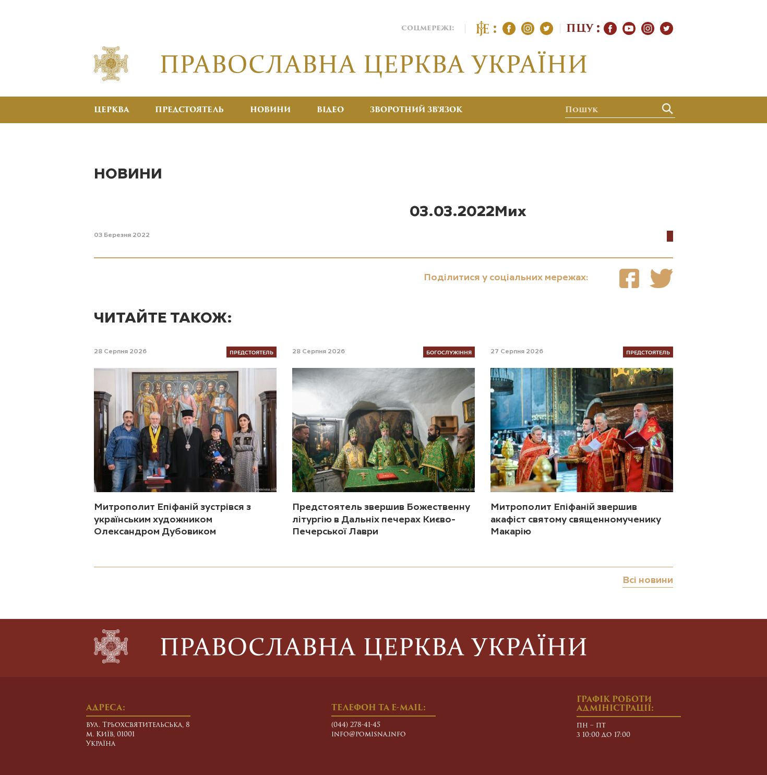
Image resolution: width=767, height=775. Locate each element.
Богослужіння (449, 352)
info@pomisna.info (368, 734)
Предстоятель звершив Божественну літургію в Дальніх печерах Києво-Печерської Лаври (381, 519)
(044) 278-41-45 (355, 725)
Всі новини (647, 580)
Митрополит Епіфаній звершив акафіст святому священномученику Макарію (575, 519)
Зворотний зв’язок (416, 110)
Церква (111, 110)
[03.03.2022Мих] (629, 278)
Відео (330, 110)
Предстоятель (189, 110)
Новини (270, 110)
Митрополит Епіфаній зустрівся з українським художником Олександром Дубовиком (172, 519)
